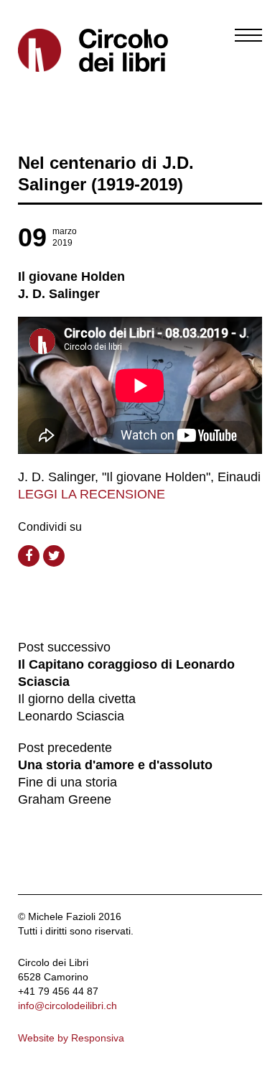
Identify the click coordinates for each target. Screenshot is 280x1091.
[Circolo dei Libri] (73, 50)
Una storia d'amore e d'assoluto (115, 765)
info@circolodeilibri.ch (67, 1005)
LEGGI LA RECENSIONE (91, 494)
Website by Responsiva (71, 1038)
